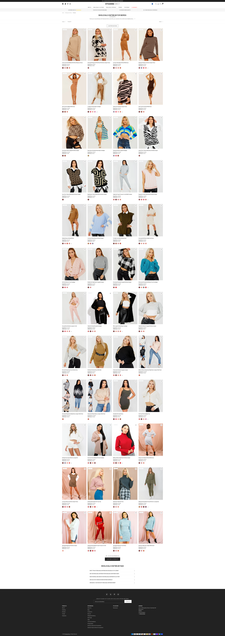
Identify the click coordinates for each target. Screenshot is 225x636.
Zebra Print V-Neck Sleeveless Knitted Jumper (148, 150)
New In (89, 7)
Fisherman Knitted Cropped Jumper (120, 369)
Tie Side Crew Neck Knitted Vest (119, 238)
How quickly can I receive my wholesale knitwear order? (103, 582)
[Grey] (65, 68)
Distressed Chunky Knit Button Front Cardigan (148, 282)
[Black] (63, 68)
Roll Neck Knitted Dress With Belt (94, 369)
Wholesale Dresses (111, 7)
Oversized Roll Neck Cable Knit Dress (146, 238)
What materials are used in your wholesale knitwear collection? (105, 576)
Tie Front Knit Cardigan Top (144, 413)
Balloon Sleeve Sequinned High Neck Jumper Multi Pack (150, 369)
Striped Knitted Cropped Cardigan (120, 150)
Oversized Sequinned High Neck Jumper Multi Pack (72, 413)
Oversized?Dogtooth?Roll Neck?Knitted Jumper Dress (99, 62)
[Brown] (67, 68)
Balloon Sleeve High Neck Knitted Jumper (121, 457)
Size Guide (90, 617)
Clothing (64, 609)
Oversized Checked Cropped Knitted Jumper (122, 282)
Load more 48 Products (112, 559)
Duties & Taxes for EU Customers (94, 625)
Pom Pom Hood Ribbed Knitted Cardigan (96, 457)
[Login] (158, 4)
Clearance (134, 7)
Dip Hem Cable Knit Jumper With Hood (146, 545)
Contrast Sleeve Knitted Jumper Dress (70, 501)
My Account (115, 607)
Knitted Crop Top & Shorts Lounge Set (70, 457)
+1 (122, 111)
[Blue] (141, 68)
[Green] (88, 155)
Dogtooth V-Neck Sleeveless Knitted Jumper (148, 194)
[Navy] (146, 507)
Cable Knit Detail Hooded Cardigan (95, 326)
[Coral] (69, 463)
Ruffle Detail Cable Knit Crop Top (94, 501)
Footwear (126, 7)
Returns (89, 613)
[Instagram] (70, 4)
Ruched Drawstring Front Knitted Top (69, 369)
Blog (88, 609)
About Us (89, 607)
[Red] (116, 287)
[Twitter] (65, 4)
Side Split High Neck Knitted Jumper (69, 545)
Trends (120, 7)
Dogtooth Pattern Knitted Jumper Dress (147, 62)
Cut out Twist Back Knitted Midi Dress (120, 62)
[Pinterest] (67, 4)
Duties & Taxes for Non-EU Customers (95, 627)
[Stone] (69, 68)
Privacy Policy (90, 623)
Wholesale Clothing (98, 7)
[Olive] (88, 243)
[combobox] (156, 4)
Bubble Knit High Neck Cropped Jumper (96, 282)
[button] (162, 4)
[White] (118, 112)
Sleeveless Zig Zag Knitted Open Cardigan (96, 150)
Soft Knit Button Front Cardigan (68, 282)
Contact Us (90, 611)
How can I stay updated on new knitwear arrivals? (101, 579)
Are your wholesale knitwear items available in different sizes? (104, 573)
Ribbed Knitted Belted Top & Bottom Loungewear (149, 501)
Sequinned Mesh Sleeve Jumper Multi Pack (96, 413)
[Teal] (143, 287)
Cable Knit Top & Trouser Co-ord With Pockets (122, 194)
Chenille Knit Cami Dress (118, 413)
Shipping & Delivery (92, 615)
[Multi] (139, 375)
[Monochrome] (88, 68)
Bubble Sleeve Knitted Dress (68, 238)
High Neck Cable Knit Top (118, 501)
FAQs (89, 619)
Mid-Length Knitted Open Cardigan (120, 326)
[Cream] (93, 112)
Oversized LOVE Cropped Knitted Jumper (70, 150)
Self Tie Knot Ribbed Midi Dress (68, 106)
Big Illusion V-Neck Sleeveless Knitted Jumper (97, 194)
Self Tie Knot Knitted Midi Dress (145, 106)
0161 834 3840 (142, 613)
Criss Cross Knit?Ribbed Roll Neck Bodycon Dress (72, 62)
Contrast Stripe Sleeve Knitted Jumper (96, 238)
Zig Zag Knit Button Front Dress (119, 545)
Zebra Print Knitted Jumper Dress (120, 106)
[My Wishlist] (160, 4)
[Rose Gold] (114, 199)
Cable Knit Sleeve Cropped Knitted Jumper (147, 326)
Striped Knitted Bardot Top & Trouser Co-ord (97, 545)
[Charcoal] (90, 375)
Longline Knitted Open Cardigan (94, 106)
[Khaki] (116, 243)
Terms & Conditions (92, 621)
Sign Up (128, 601)
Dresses (64, 611)
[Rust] (67, 243)
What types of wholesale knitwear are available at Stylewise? (104, 570)
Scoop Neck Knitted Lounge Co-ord (69, 326)
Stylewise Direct (112, 4)
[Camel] (120, 68)
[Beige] (146, 199)
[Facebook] (63, 4)
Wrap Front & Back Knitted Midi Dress (146, 457)
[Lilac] (95, 112)
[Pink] (143, 68)
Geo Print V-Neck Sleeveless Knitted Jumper (71, 194)
